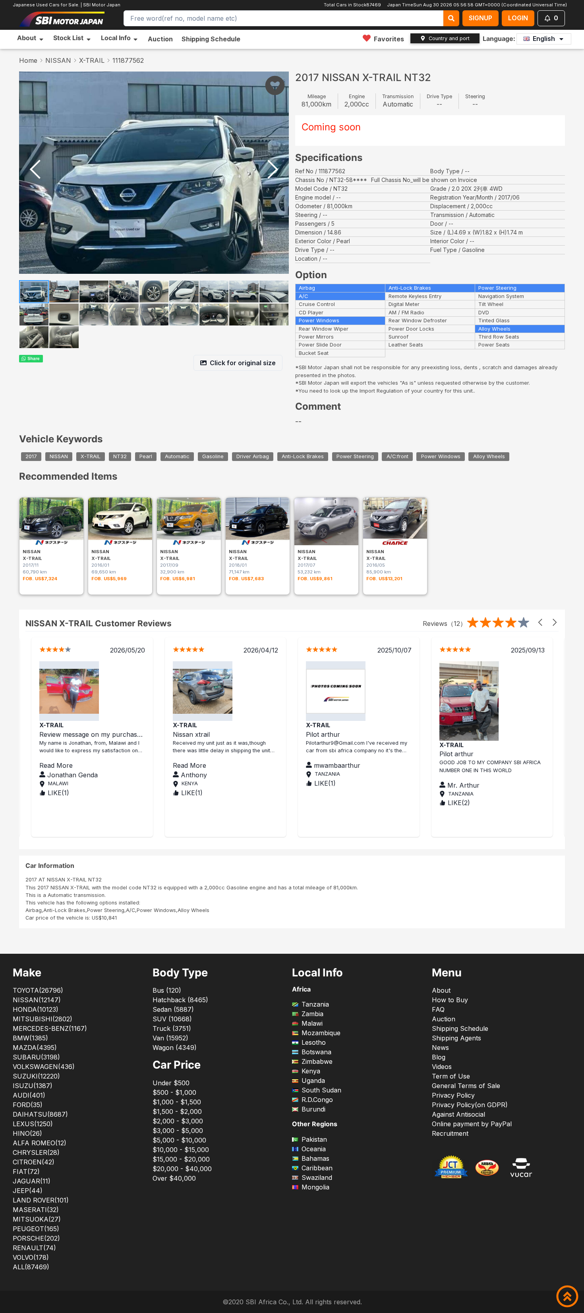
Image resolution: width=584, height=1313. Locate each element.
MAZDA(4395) (35, 1048)
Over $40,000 (174, 1178)
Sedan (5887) (173, 1009)
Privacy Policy (453, 1095)
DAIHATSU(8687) (40, 1114)
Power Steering (355, 456)
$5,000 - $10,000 (179, 1140)
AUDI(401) (29, 1095)
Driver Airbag (252, 456)
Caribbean (317, 1168)
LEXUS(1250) (33, 1124)
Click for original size (243, 363)
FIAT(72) (26, 1172)
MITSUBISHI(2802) (42, 1019)
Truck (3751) (172, 1028)
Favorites (389, 39)
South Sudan (321, 1090)
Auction (160, 39)
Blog (438, 1057)
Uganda (313, 1080)
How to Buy (450, 1000)
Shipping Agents (456, 1038)
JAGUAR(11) (31, 1181)
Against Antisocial (458, 1114)
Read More (90, 765)
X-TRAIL (91, 60)
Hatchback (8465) (180, 1000)
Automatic (177, 456)
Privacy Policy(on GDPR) (470, 1105)
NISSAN (58, 60)
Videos (442, 1067)
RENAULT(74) (34, 1248)
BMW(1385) (30, 1038)
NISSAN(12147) (37, 1000)
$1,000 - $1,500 (177, 1102)
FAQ (438, 1009)
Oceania (314, 1149)
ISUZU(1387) (32, 1086)
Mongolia (315, 1187)
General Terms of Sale (466, 1086)
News (440, 1048)
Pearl (145, 456)
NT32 (120, 456)
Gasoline (213, 456)
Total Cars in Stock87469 (352, 4)
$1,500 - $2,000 (177, 1111)
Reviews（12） (444, 623)
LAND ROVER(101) (41, 1200)
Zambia (312, 1014)
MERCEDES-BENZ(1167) (50, 1028)
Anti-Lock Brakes (303, 456)
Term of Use (451, 1076)
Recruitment (450, 1133)
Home (28, 60)
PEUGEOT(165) (36, 1229)
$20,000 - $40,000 (182, 1169)
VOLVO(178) (31, 1257)
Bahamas (315, 1158)
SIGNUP (480, 18)
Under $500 (171, 1083)
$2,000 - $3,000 (178, 1121)
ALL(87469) (31, 1267)
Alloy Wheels (489, 456)
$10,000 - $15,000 (181, 1150)
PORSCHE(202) (36, 1238)
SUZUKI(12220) (36, 1076)
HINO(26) (27, 1133)
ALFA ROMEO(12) (39, 1143)
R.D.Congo (317, 1100)
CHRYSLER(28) (36, 1152)
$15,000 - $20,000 (181, 1159)
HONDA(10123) (35, 1009)
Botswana (316, 1052)
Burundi (313, 1109)
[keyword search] (451, 18)
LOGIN (518, 18)
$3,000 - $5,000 (178, 1131)
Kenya (311, 1071)
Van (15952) (170, 1038)
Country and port (449, 38)
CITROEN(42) (33, 1162)
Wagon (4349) (175, 1048)
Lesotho (314, 1042)
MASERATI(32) (36, 1210)
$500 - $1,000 (174, 1092)
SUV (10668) (172, 1019)
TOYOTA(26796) (38, 990)
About (441, 990)
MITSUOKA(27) (37, 1219)
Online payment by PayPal (472, 1124)
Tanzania (315, 1004)
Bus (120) (167, 990)
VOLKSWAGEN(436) (44, 1067)
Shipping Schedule (211, 39)
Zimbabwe (317, 1061)
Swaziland (317, 1177)
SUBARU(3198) (36, 1057)
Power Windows (440, 456)
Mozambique (321, 1033)
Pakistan (314, 1139)
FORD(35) (28, 1105)
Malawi (312, 1023)
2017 (31, 456)
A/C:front (397, 456)
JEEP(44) (28, 1191)
